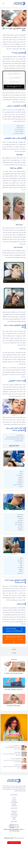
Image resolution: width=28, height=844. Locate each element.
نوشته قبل (14, 649)
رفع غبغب (20, 473)
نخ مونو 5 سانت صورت (18, 524)
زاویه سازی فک (19, 573)
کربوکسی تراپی (20, 567)
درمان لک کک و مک (14, 814)
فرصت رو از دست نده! (14, 843)
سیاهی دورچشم (19, 475)
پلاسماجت (20, 486)
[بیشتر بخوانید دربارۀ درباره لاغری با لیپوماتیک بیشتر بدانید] (14, 683)
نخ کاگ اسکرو (20, 520)
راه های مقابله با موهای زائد (13, 706)
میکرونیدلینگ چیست (14, 802)
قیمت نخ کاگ (20, 530)
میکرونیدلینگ (20, 479)
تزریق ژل (20, 471)
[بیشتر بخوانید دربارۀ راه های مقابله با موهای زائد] (14, 699)
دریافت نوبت (18, 628)
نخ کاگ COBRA (19, 516)
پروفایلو (21, 558)
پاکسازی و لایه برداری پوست (17, 484)
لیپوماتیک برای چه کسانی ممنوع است (13, 673)
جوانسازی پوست (19, 483)
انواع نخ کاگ (20, 526)
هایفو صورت (20, 331)
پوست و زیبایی (14, 467)
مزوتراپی (21, 565)
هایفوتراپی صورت (17, 46)
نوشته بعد (14, 653)
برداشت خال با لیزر (14, 816)
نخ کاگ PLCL (20, 514)
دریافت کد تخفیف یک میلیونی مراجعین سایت (14, 86)
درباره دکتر (14, 797)
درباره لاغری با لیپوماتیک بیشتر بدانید (13, 689)
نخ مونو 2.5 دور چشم (18, 522)
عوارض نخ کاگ (19, 528)
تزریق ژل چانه (20, 561)
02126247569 (16, 631)
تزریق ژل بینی (20, 560)
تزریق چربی (20, 477)
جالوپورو (21, 563)
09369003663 (11, 826)
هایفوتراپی (20, 569)
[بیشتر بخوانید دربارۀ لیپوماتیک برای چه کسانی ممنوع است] (14, 666)
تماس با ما (14, 799)
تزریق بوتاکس (20, 481)
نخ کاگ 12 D (20, 518)
